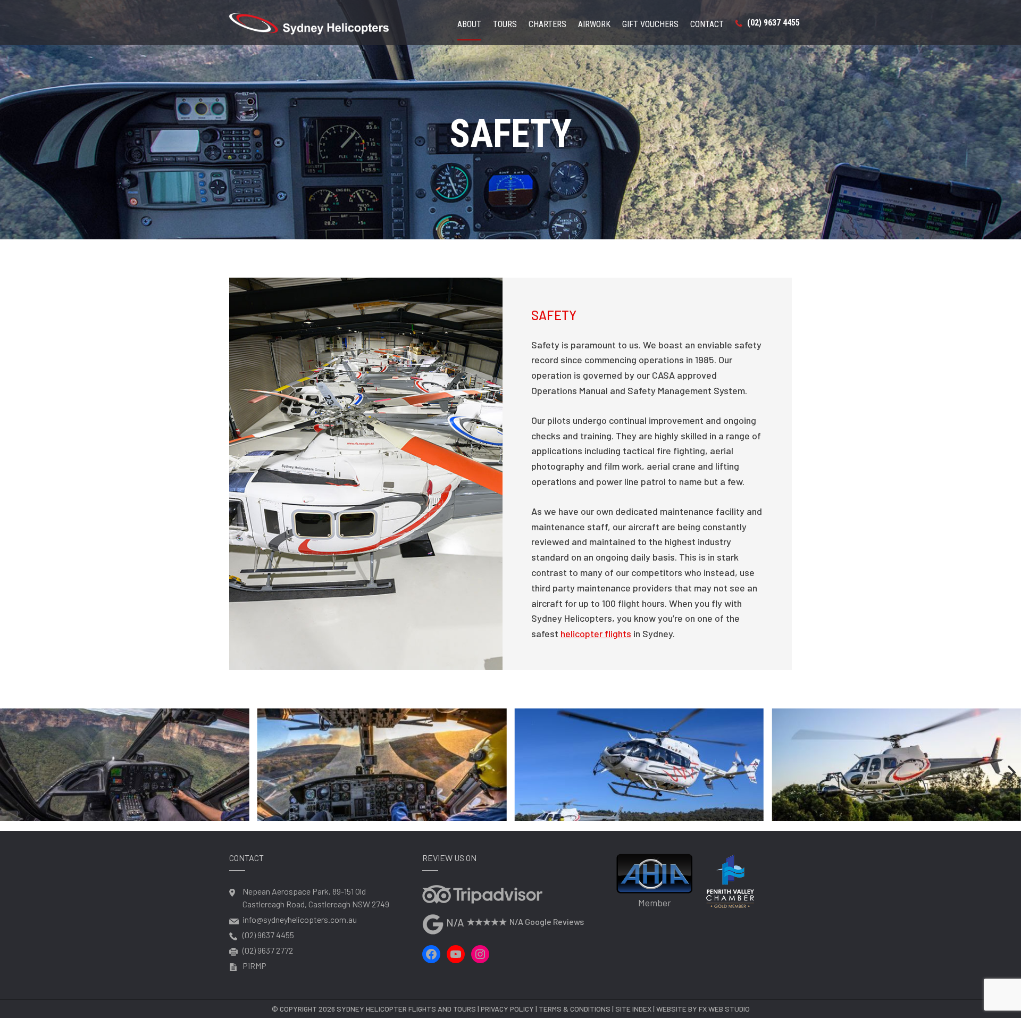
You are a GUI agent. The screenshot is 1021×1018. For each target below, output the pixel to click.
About (469, 24)
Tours (505, 24)
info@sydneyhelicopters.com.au (299, 919)
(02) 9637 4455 (772, 23)
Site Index (633, 1008)
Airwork (594, 24)
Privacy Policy (507, 1008)
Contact (707, 24)
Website (671, 1008)
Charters (547, 24)
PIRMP (254, 966)
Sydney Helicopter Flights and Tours (406, 1008)
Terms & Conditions (574, 1008)
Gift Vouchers (650, 24)
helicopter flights (595, 633)
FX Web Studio (724, 1008)
